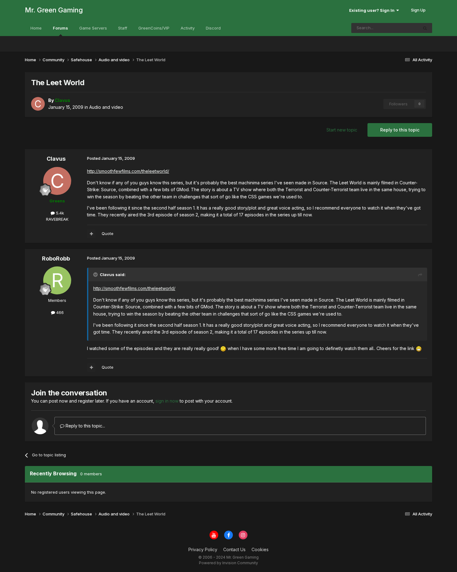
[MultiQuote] (91, 233)
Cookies (260, 549)
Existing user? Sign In (372, 10)
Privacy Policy (202, 549)
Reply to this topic (399, 129)
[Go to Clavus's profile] (38, 104)
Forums (60, 27)
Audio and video (106, 107)
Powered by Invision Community (228, 562)
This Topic (400, 27)
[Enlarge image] (223, 348)
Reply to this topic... (84, 425)
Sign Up (418, 9)
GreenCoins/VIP (153, 27)
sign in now (166, 401)
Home (36, 27)
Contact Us (234, 549)
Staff (122, 27)
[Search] (425, 28)
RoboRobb (56, 258)
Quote (107, 233)
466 (59, 312)
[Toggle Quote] (96, 274)
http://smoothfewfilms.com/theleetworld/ (128, 171)
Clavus (56, 158)
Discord (213, 27)
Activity (188, 27)
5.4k (59, 212)
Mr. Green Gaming (54, 10)
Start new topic (341, 129)
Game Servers (93, 27)
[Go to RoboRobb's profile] (57, 280)
